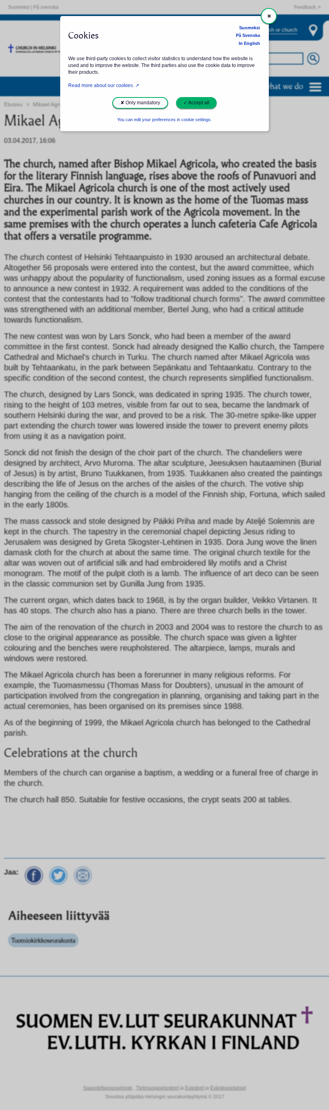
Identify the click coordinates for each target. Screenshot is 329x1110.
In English (249, 43)
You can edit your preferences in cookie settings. (164, 119)
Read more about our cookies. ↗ (103, 85)
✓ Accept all (196, 103)
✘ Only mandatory (140, 103)
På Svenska (248, 35)
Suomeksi (249, 27)
